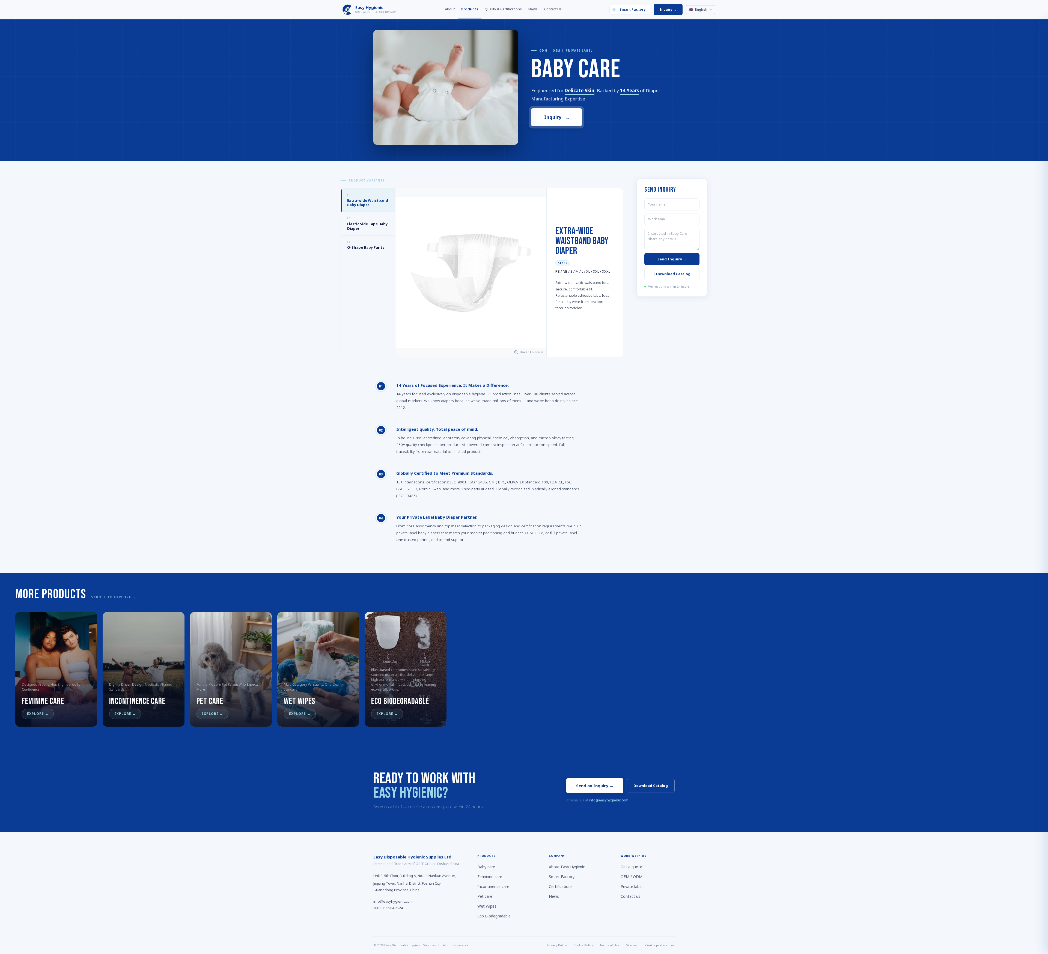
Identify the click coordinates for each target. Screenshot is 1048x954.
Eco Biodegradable (494, 916)
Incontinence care (493, 886)
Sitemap (632, 945)
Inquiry (556, 117)
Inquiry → (668, 9)
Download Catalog (650, 785)
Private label (631, 886)
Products (469, 9)
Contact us (630, 896)
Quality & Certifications (503, 9)
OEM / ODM (631, 876)
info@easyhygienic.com (608, 800)
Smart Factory (633, 9)
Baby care (486, 866)
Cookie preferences (660, 945)
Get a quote (631, 866)
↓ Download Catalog (671, 273)
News (533, 9)
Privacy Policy (556, 945)
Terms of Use (610, 945)
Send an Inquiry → (595, 785)
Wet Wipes (486, 906)
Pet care (484, 896)
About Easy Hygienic (567, 866)
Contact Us (553, 9)
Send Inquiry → (672, 259)
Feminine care (489, 876)
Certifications (561, 886)
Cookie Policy (583, 945)
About (450, 9)
